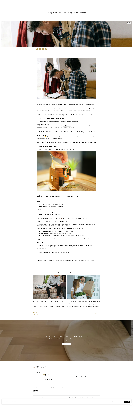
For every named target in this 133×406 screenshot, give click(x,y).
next (37, 313)
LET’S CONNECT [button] (66, 343)
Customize (120, 401)
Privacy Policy (97, 397)
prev (34, 313)
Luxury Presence (42, 397)
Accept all (127, 401)
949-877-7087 (49, 379)
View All (97, 313)
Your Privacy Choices (66, 404)
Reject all (113, 401)
